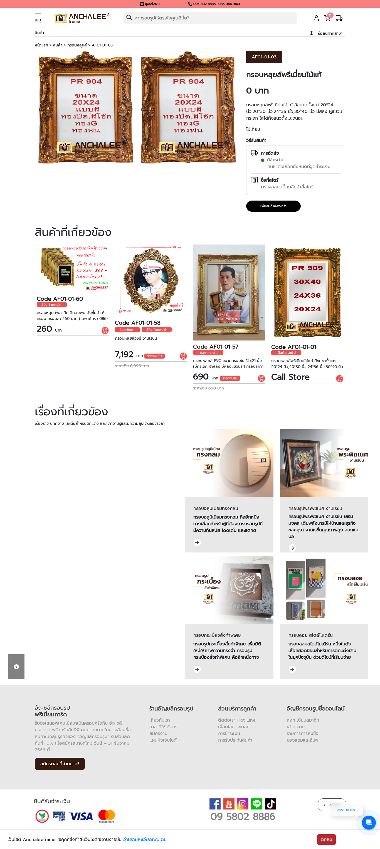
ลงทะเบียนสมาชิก (303, 720)
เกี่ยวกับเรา (159, 720)
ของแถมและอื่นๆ (302, 740)
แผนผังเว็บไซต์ (163, 740)
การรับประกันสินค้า (235, 740)
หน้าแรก (41, 45)
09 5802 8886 (243, 816)
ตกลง (326, 839)
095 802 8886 (204, 3)
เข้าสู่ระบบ (296, 727)
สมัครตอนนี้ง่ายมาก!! (59, 764)
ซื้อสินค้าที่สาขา (329, 33)
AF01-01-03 (102, 45)
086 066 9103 (229, 3)
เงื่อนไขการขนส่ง (234, 727)
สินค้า (57, 45)
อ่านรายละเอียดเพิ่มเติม (145, 839)
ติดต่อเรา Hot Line (237, 720)
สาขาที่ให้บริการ (163, 727)
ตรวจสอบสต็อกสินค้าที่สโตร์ (287, 187)
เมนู (38, 20)
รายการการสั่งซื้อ (303, 733)
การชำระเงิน (229, 733)
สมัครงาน (158, 733)
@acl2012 (152, 3)
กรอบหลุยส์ (77, 45)
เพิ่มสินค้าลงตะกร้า (273, 206)
